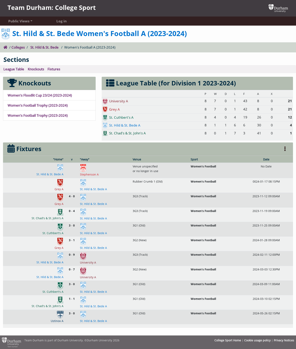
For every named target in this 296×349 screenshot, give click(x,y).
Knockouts (36, 68)
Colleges (18, 47)
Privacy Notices (284, 340)
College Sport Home (227, 340)
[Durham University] (278, 7)
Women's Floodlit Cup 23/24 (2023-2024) (40, 95)
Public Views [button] (18, 21)
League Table (13, 68)
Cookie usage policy (257, 340)
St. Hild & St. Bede (44, 47)
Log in (61, 21)
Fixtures (54, 68)
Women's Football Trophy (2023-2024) (38, 105)
